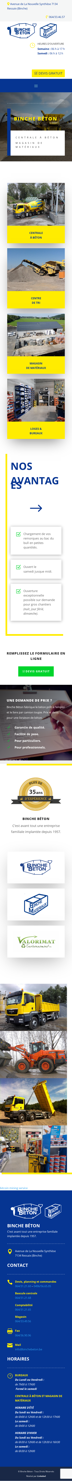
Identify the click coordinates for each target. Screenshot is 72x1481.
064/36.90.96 (23, 1335)
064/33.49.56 (23, 1321)
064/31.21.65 (23, 1309)
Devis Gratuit (50, 73)
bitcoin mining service (14, 1188)
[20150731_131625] (33, 1171)
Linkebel (41, 1476)
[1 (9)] (33, 1030)
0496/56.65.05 (42, 1286)
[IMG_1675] (33, 1077)
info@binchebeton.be (28, 1349)
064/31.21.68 (23, 1298)
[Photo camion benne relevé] (33, 1124)
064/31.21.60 (23, 1286)
